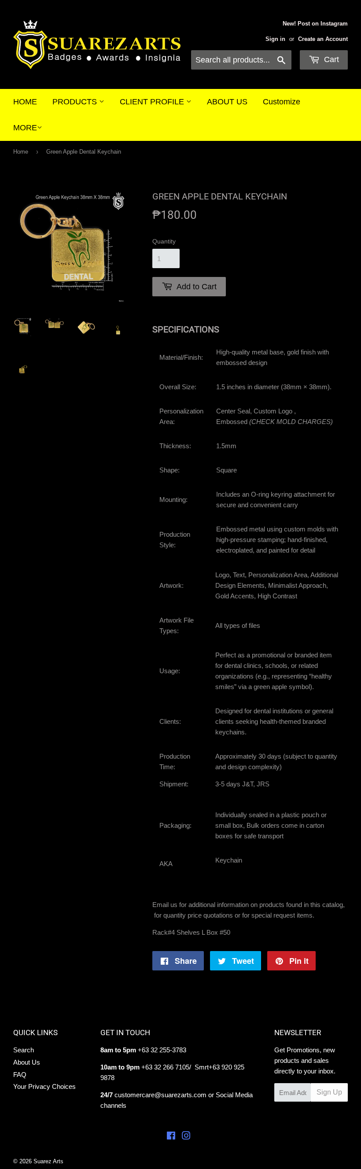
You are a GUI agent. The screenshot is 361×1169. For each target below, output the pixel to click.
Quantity (164, 241)
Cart (330, 59)
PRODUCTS (75, 101)
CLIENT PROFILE (153, 101)
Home (20, 151)
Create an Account (323, 39)
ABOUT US (227, 101)
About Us (26, 1062)
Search (23, 1050)
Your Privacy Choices (44, 1086)
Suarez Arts (48, 1161)
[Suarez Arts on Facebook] (171, 1136)
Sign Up (329, 1092)
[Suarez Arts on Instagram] (186, 1136)
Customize (281, 101)
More (25, 127)
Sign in (275, 39)
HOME (25, 101)
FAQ (19, 1074)
